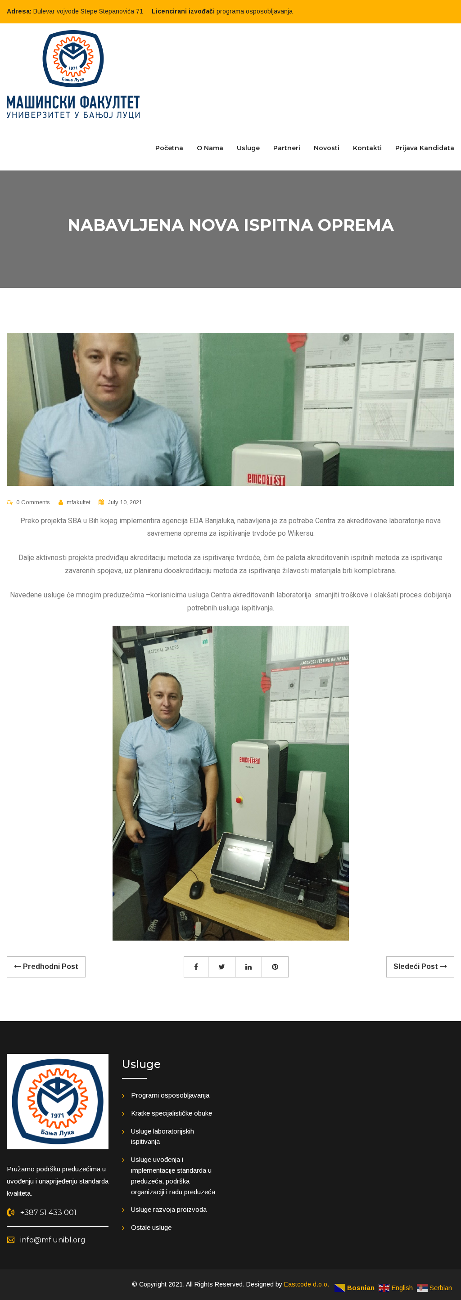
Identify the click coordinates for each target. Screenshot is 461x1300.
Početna (169, 148)
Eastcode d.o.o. (306, 1284)
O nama (210, 148)
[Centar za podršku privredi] (73, 73)
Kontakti (367, 148)
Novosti (326, 148)
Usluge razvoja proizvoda (169, 1209)
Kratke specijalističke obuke (171, 1113)
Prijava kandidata (424, 148)
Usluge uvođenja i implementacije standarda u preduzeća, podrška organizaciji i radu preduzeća (173, 1175)
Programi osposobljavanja (170, 1095)
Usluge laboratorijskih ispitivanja (162, 1136)
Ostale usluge (151, 1227)
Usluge (248, 148)
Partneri (286, 148)
